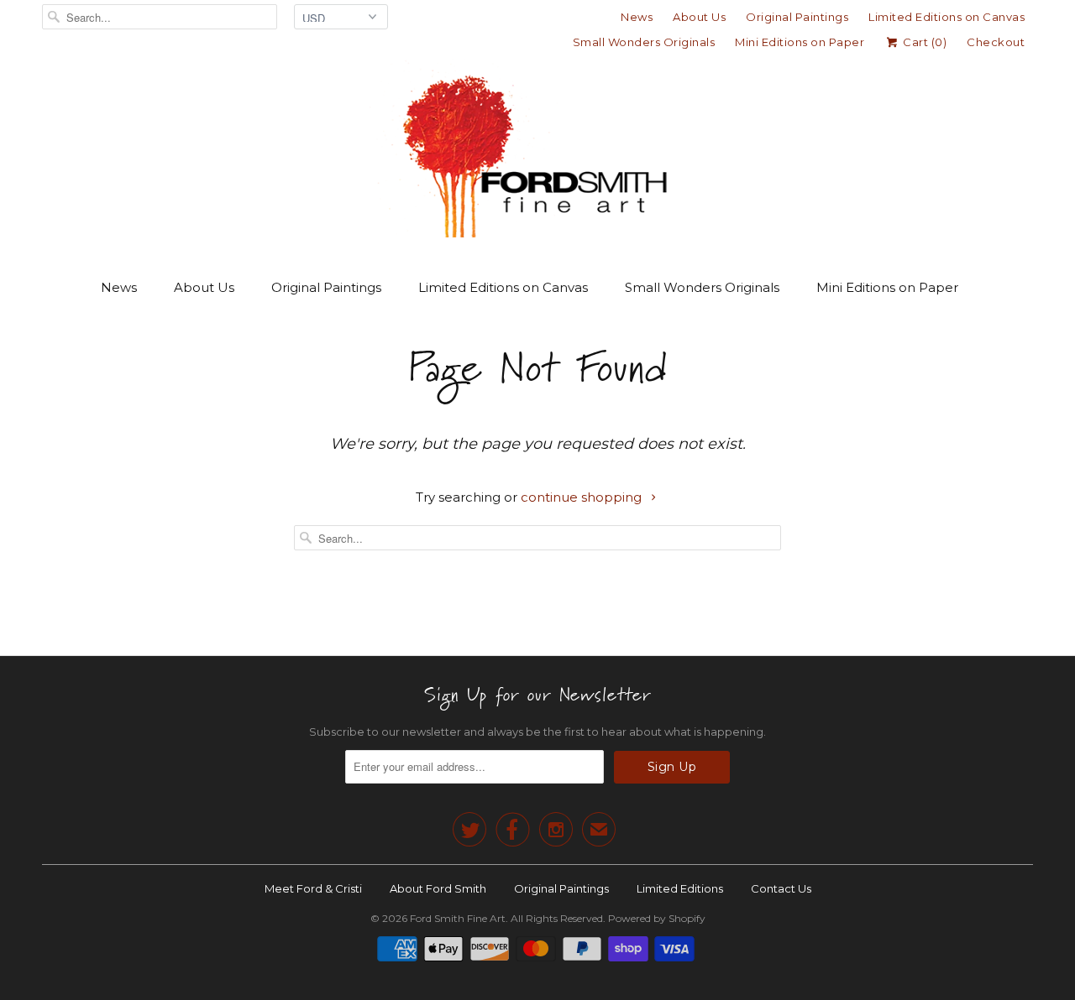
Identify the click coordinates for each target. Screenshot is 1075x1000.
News (637, 16)
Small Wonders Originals (644, 42)
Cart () (923, 42)
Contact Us (781, 888)
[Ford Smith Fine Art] (537, 153)
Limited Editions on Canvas (946, 16)
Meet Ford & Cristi (313, 888)
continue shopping (583, 497)
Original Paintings (797, 16)
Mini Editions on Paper (799, 42)
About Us (699, 16)
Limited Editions (680, 888)
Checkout (996, 42)
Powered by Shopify (656, 918)
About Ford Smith (438, 888)
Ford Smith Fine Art (458, 918)
